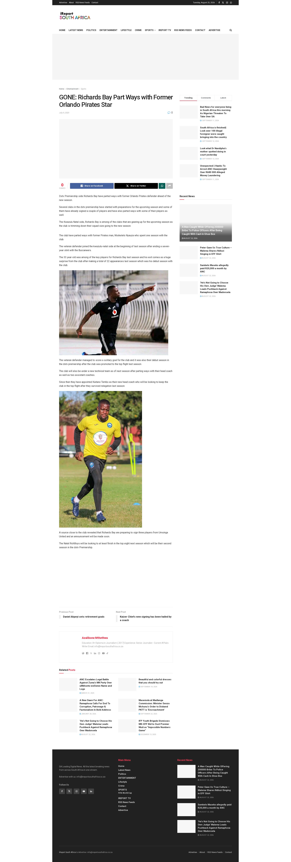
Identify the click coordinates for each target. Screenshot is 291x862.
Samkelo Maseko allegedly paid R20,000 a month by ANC (214, 268)
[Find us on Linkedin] (91, 791)
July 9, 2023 (64, 113)
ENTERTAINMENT (108, 30)
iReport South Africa (67, 852)
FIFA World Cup (125, 793)
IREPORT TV (165, 30)
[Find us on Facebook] (219, 2)
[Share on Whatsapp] (162, 186)
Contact (95, 3)
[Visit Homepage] (74, 16)
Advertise (63, 3)
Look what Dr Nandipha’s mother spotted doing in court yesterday (213, 151)
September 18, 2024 (148, 687)
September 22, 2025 (148, 714)
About (71, 3)
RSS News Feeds (83, 3)
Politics (91, 30)
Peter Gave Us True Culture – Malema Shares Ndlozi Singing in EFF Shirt (216, 250)
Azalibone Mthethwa (95, 637)
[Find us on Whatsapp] (231, 2)
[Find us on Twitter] (223, 2)
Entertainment (73, 89)
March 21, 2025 (87, 693)
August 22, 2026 (88, 734)
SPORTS (149, 30)
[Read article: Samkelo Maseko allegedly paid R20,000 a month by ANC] (189, 270)
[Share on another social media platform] (169, 186)
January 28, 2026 (88, 714)
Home (62, 30)
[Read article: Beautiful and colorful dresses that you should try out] (127, 684)
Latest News (76, 30)
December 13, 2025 (148, 734)
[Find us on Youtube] (84, 791)
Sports (83, 89)
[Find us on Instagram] (227, 2)
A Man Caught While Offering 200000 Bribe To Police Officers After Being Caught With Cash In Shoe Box (202, 230)
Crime (138, 30)
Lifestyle (126, 30)
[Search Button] (231, 30)
